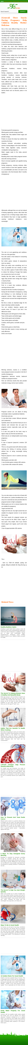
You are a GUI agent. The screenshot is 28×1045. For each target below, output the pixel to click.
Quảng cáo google (8, 1)
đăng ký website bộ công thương (15, 565)
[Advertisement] (14, 111)
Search (23, 11)
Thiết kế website (16, 1)
